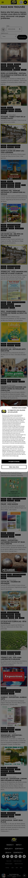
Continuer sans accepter (19, 408)
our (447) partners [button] (9, 415)
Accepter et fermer (14, 461)
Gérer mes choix (14, 467)
